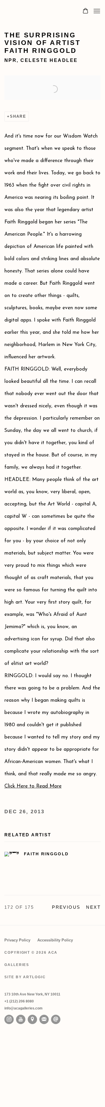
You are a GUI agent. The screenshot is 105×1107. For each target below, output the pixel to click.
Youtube (20, 1019)
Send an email (55, 1019)
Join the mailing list (44, 1019)
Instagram (9, 1019)
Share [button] (18, 116)
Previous (66, 907)
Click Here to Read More (33, 786)
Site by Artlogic (25, 977)
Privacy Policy (17, 940)
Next (93, 907)
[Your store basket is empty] (85, 11)
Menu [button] (96, 11)
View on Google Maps (32, 1019)
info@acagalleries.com (23, 1008)
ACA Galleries (37, 11)
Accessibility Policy (55, 940)
